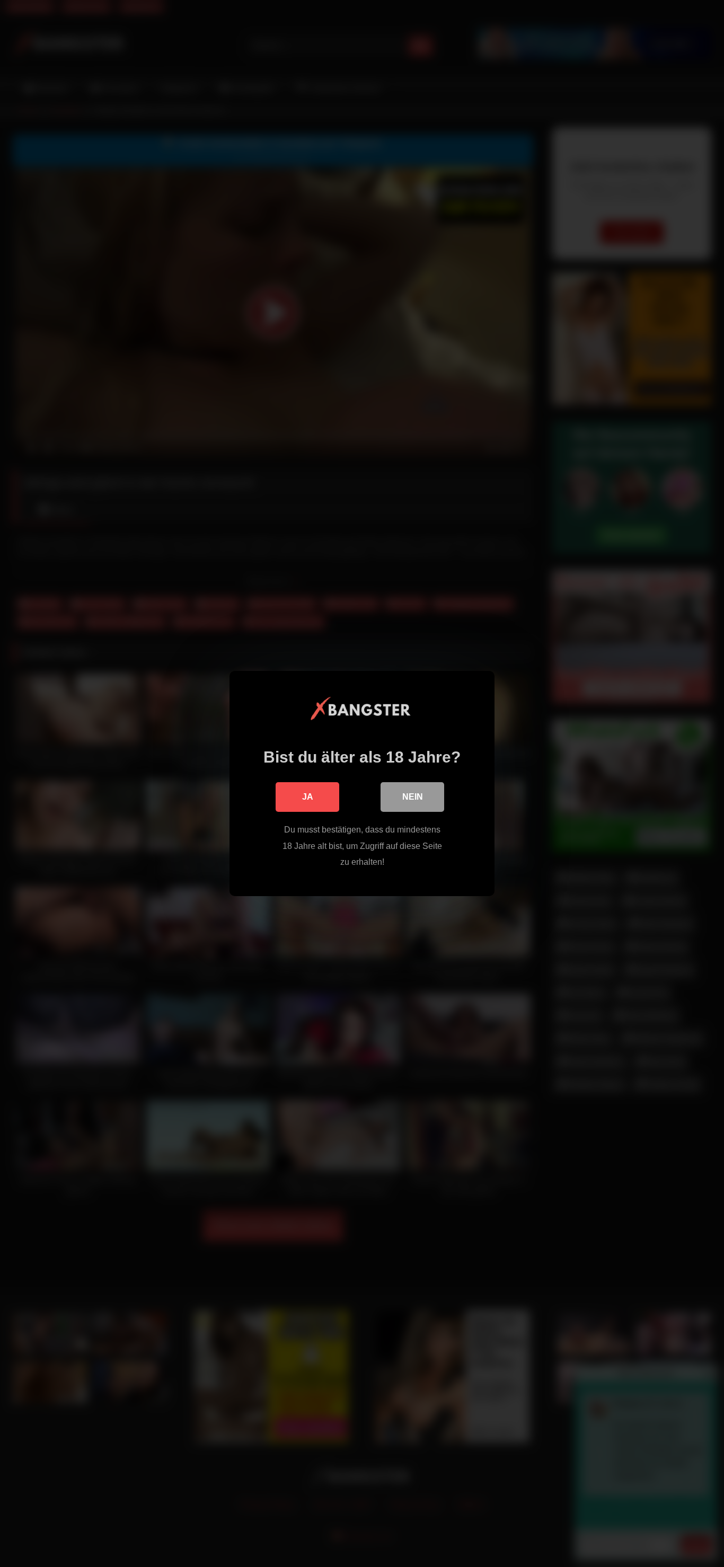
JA (307, 796)
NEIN (412, 796)
